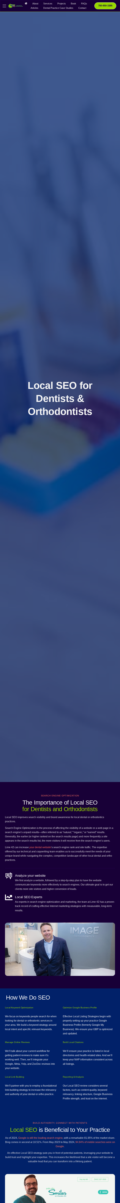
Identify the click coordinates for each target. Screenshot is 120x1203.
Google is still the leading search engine (40, 1138)
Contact (82, 8)
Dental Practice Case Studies (58, 8)
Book (73, 3)
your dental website (40, 847)
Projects (61, 3)
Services (47, 3)
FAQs (84, 3)
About (35, 3)
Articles (34, 8)
